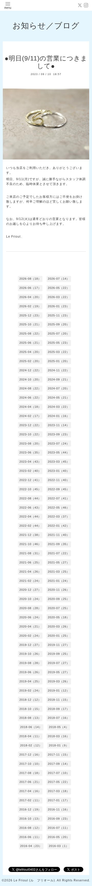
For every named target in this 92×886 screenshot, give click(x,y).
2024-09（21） (59, 379)
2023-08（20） (30, 443)
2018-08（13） (30, 717)
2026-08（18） (30, 278)
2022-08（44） (30, 498)
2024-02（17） (30, 415)
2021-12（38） (30, 534)
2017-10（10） (30, 763)
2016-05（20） (59, 837)
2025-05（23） (59, 342)
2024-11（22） (59, 370)
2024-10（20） (30, 379)
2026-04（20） (30, 297)
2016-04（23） (31, 845)
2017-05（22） (59, 781)
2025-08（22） (30, 333)
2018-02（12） (31, 745)
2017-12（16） (30, 754)
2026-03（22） (59, 297)
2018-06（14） (31, 727)
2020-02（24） (30, 635)
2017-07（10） (59, 772)
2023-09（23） (59, 434)
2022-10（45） (30, 489)
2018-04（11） (30, 736)
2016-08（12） (30, 827)
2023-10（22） (30, 434)
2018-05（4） (59, 727)
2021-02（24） (30, 580)
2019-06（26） (30, 672)
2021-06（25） (30, 562)
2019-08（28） (30, 662)
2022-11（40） (59, 480)
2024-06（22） (30, 397)
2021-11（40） (59, 534)
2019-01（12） (59, 690)
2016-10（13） (30, 818)
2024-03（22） (59, 406)
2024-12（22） (30, 370)
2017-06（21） (30, 781)
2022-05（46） (59, 507)
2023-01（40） (59, 470)
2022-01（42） (59, 525)
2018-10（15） (30, 708)
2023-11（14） (59, 425)
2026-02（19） (30, 306)
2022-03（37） (59, 516)
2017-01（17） (59, 800)
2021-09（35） (59, 544)
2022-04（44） (30, 516)
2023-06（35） (30, 452)
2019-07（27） (59, 662)
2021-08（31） (30, 553)
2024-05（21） (59, 397)
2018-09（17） (59, 708)
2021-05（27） (59, 562)
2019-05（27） (59, 672)
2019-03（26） (59, 681)
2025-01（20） (59, 361)
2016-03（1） (59, 845)
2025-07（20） (59, 333)
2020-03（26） (59, 626)
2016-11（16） (59, 809)
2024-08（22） (30, 388)
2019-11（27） (59, 644)
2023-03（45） (59, 461)
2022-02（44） (30, 525)
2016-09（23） (59, 818)
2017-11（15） (59, 754)
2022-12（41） (30, 480)
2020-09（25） (59, 598)
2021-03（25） (59, 571)
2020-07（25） (59, 608)
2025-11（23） (59, 315)
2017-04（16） (30, 791)
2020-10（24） (30, 598)
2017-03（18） (59, 791)
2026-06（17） (30, 287)
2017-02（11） (30, 800)
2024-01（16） (59, 415)
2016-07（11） (59, 827)
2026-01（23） (59, 306)
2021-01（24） (59, 580)
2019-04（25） (30, 681)
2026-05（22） (59, 287)
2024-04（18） (30, 406)
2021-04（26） (30, 571)
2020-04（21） (30, 626)
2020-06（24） (30, 617)
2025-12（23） (30, 315)
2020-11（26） (59, 589)
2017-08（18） (30, 772)
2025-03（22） (59, 351)
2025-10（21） (30, 324)
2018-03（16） (59, 736)
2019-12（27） (30, 644)
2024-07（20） (59, 388)
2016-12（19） (30, 809)
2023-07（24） (59, 443)
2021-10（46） (30, 544)
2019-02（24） (30, 690)
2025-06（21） (30, 342)
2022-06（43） (30, 507)
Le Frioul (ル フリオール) (34, 880)
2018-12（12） (30, 699)
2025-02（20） (30, 361)
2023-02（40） (30, 470)
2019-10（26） (30, 653)
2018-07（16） (59, 717)
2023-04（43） (30, 461)
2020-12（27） (30, 589)
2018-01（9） (59, 745)
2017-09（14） (59, 763)
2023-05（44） (59, 452)
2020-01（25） (59, 635)
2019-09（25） (59, 653)
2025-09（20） (59, 324)
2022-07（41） (59, 498)
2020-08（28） (30, 608)
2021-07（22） (59, 553)
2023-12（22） (30, 425)
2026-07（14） (59, 278)
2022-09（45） (59, 489)
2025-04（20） (30, 351)
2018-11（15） (59, 699)
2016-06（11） (30, 837)
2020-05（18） (59, 617)
